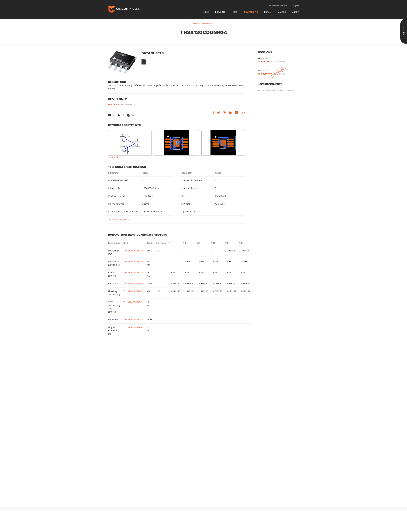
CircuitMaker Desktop (277, 5)
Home (206, 12)
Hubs (234, 12)
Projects (220, 12)
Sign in (296, 5)
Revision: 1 (264, 70)
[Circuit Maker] (124, 8)
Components (251, 12)
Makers (282, 12)
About (295, 12)
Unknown (113, 104)
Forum (267, 12)
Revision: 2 (264, 58)
